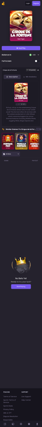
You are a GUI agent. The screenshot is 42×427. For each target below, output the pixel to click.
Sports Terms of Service (9, 401)
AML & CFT (7, 413)
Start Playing (21, 286)
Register (36, 3)
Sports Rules (8, 406)
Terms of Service (10, 396)
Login (28, 3)
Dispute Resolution (10, 416)
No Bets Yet (21, 278)
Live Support (26, 396)
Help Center (26, 400)
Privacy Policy (8, 409)
